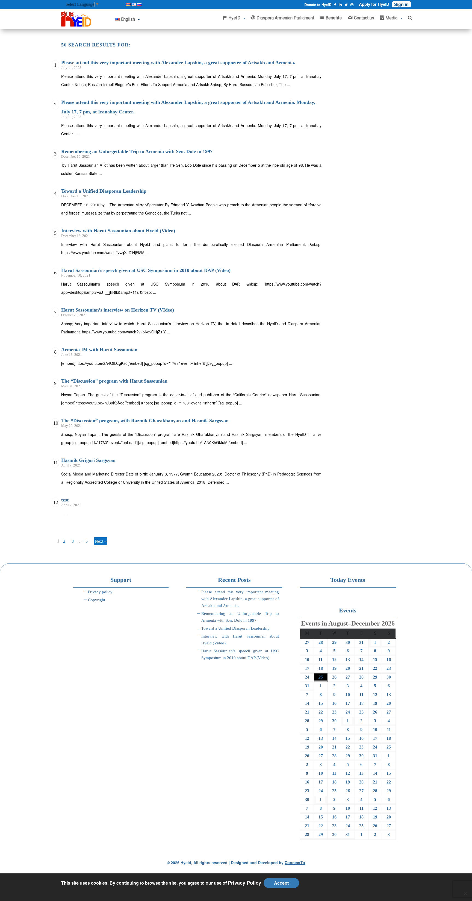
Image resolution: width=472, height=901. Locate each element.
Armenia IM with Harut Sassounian (99, 349)
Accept (281, 883)
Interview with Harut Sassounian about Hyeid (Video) (118, 230)
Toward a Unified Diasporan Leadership (103, 191)
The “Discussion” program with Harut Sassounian (114, 381)
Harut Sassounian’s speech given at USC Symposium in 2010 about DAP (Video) (146, 270)
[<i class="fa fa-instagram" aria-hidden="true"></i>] (352, 4)
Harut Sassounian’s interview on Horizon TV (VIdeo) (117, 310)
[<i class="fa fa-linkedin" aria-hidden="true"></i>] (340, 4)
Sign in (401, 4)
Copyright (96, 600)
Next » (101, 541)
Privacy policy (100, 592)
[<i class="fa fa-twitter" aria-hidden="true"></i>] (346, 4)
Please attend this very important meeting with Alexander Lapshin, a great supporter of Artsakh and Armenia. (178, 62)
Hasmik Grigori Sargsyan (88, 460)
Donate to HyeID (317, 4)
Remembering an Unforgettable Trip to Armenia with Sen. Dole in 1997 (137, 151)
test (65, 500)
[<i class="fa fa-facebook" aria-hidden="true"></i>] (335, 4)
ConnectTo (295, 862)
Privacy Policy (244, 882)
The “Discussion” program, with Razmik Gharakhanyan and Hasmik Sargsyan (145, 420)
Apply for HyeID (374, 4)
